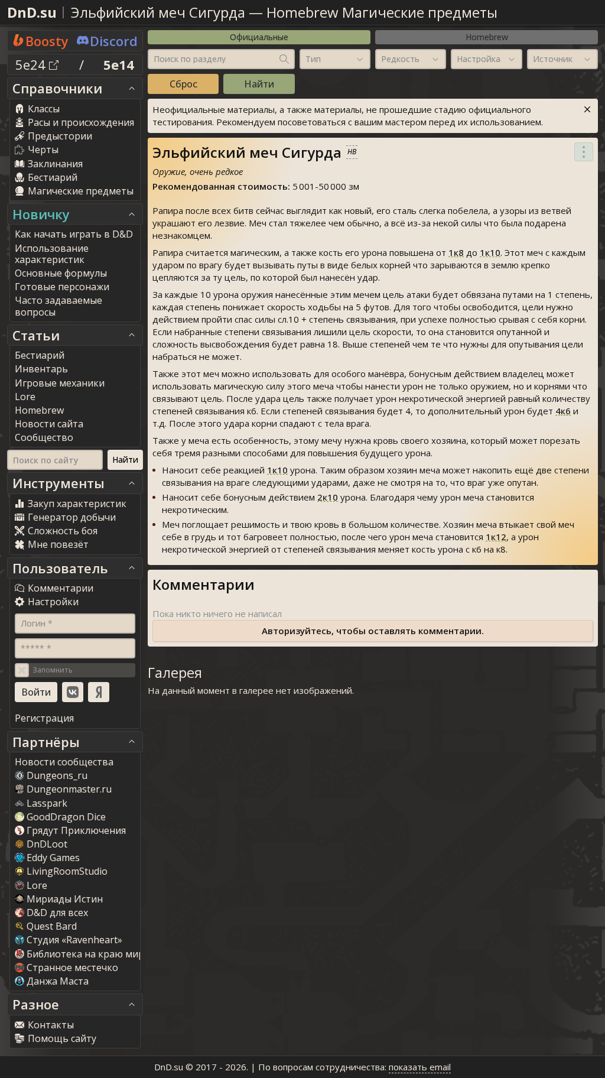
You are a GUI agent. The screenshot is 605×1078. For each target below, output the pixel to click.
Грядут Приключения (76, 830)
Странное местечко (72, 967)
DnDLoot (47, 843)
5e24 (32, 64)
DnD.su (32, 12)
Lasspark (47, 803)
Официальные (259, 37)
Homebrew (487, 37)
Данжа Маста (58, 981)
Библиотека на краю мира (88, 953)
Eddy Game (53, 857)
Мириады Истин (65, 898)
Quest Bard (52, 926)
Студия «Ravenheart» (74, 939)
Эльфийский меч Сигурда (158, 12)
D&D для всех (57, 912)
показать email (420, 1067)
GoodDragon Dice (66, 816)
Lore (37, 885)
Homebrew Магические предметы (381, 12)
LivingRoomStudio (67, 871)
